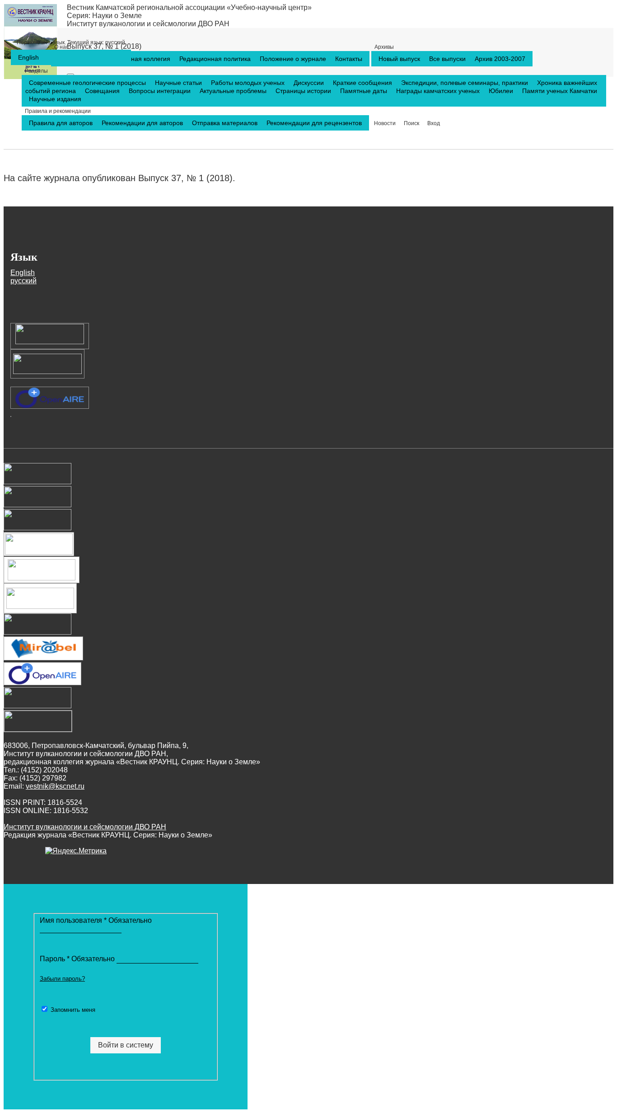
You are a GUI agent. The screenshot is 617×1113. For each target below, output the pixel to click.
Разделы (36, 71)
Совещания (103, 90)
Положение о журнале (294, 58)
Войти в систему (125, 1045)
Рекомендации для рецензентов (314, 122)
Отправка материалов (225, 122)
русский (71, 42)
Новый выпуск (400, 58)
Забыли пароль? (62, 978)
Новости (385, 123)
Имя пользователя (96, 920)
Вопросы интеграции (160, 90)
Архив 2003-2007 (500, 58)
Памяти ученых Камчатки (559, 90)
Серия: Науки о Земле (104, 15)
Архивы (384, 47)
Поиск (411, 123)
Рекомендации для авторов (143, 122)
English (28, 57)
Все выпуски (448, 58)
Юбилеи (502, 90)
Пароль (78, 959)
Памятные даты (364, 90)
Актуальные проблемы (234, 90)
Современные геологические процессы (88, 82)
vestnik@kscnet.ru (55, 786)
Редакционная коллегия (135, 58)
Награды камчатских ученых (438, 90)
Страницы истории (304, 90)
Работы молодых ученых (248, 82)
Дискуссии (310, 82)
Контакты (348, 58)
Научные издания (55, 99)
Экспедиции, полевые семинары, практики (465, 82)
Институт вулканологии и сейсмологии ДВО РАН (148, 24)
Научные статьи (179, 82)
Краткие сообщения (363, 82)
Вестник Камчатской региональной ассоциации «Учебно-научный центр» (189, 7)
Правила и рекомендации (58, 111)
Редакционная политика (215, 58)
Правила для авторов (61, 122)
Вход (433, 123)
